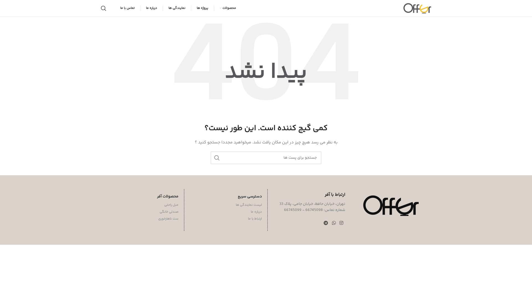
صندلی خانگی (169, 212)
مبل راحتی (171, 205)
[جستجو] (103, 8)
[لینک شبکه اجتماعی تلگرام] (326, 223)
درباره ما (256, 212)
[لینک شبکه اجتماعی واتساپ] (333, 223)
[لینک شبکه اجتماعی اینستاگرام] (341, 223)
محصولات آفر (167, 197)
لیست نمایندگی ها (249, 205)
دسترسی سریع (250, 197)
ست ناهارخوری (168, 218)
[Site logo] (417, 8)
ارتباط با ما (255, 218)
